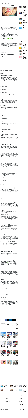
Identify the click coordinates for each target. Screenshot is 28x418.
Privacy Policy (24, 409)
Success (7, 398)
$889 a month (14, 31)
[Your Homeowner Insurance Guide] (11, 390)
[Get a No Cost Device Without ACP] (9, 362)
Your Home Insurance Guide (6, 389)
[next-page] (2, 367)
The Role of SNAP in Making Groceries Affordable (15, 355)
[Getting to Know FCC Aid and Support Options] (15, 362)
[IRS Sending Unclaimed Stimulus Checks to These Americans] (15, 343)
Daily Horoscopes (21, 401)
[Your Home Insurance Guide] (2, 390)
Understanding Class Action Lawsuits (15, 386)
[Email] (13, 320)
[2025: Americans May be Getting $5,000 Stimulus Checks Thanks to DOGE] (9, 343)
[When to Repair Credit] (20, 51)
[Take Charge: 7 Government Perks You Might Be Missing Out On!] (20, 57)
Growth (7, 396)
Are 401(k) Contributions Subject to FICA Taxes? (14, 326)
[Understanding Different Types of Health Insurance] (20, 390)
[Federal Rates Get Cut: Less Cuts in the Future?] (20, 19)
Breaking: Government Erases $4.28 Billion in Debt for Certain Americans (3, 356)
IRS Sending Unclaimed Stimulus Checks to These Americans (15, 347)
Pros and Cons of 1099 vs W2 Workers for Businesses (25, 44)
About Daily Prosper (7, 401)
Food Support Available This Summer (3, 337)
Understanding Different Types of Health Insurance (25, 390)
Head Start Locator (10, 262)
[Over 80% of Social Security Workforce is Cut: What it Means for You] (15, 334)
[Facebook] (6, 320)
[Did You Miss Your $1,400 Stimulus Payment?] (9, 334)
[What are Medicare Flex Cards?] (20, 54)
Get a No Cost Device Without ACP (9, 365)
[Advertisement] (9, 21)
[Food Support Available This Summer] (3, 334)
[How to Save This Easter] (20, 48)
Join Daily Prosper (21, 404)
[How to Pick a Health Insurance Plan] (2, 386)
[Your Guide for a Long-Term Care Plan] (20, 386)
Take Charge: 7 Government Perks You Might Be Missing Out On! (25, 58)
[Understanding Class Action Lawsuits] (11, 386)
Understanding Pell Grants (5, 325)
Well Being (20, 398)
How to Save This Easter (24, 48)
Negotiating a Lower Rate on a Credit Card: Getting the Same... (25, 24)
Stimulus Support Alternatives (8, 355)
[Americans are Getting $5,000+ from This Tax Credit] (3, 343)
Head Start (9, 39)
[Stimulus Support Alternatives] (9, 352)
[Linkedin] (10, 320)
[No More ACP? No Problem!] (3, 362)
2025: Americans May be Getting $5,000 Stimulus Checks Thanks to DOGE (9, 347)
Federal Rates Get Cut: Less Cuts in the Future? (25, 19)
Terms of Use (21, 409)
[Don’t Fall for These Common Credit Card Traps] (20, 28)
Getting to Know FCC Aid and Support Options (15, 365)
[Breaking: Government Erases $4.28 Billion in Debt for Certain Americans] (3, 352)
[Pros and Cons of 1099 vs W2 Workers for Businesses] (20, 44)
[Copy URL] (15, 320)
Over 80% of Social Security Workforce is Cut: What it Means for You (15, 338)
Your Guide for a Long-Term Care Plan (25, 386)
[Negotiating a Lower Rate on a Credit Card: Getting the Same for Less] (20, 23)
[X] (8, 320)
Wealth (21, 396)
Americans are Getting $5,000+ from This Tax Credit (3, 346)
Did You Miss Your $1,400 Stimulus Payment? (9, 338)
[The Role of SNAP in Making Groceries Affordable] (15, 352)
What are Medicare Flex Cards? (25, 54)
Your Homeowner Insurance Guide (15, 390)
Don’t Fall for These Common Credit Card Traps (25, 28)
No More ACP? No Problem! (3, 365)
